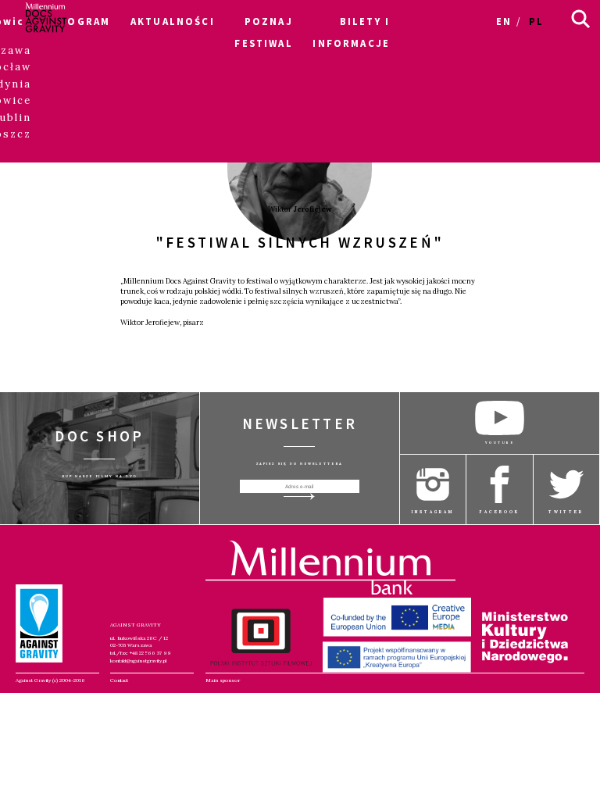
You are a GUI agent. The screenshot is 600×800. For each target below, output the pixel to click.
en (504, 21)
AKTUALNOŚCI (172, 21)
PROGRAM (81, 21)
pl (536, 21)
